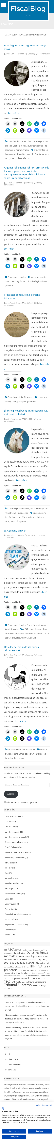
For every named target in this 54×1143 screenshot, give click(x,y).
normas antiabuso (9, 973)
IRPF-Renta (9, 868)
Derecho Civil (14, 397)
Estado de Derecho (12, 960)
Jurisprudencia (36, 146)
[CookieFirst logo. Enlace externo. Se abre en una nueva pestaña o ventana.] (3, 1108)
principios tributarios (35, 517)
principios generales (26, 401)
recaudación (24, 976)
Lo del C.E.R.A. (18, 1022)
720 (5, 950)
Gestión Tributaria (21, 146)
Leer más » (13, 113)
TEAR (13, 982)
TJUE (7, 521)
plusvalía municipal (27, 973)
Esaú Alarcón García (13, 303)
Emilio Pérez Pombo (13, 419)
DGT (18, 956)
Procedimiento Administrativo (21, 749)
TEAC (7, 981)
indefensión (31, 963)
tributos (35, 986)
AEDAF (16, 950)
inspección (41, 963)
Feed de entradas (11, 1060)
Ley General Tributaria (25, 970)
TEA (43, 979)
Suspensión (34, 978)
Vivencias (8, 935)
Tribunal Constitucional (37, 982)
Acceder (8, 1054)
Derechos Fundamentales (26, 954)
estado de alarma (43, 956)
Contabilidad (10, 822)
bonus (31, 629)
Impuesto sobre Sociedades (16, 853)
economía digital (28, 956)
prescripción (41, 973)
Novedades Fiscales (17, 277)
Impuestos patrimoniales (15, 858)
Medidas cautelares (12, 883)
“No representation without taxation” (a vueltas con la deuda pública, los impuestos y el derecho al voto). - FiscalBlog (27, 1019)
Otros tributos (10, 904)
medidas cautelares (41, 970)
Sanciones (9, 930)
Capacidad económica (14, 816)
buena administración (15, 154)
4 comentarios (44, 54)
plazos (18, 973)
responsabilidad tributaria (15, 925)
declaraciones (21, 953)
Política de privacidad (44, 1106)
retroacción (7, 979)
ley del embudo (17, 758)
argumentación (41, 150)
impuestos (32, 960)
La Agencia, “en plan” (15, 530)
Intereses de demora (34, 633)
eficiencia (19, 633)
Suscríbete (11, 794)
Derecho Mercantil (12, 832)
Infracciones (10, 863)
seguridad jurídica (19, 979)
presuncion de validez (26, 638)
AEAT (25, 629)
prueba (17, 976)
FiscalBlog (7, 23)
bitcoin (30, 950)
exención (23, 960)
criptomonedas (10, 953)
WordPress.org (10, 1070)
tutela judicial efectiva (20, 158)
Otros (29, 625)
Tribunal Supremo (18, 521)
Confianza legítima (40, 950)
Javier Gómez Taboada (15, 54)
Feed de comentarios (13, 1065)
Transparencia (23, 982)
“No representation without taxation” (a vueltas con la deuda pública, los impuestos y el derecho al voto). (27, 1006)
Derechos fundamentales (19, 141)
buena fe (30, 154)
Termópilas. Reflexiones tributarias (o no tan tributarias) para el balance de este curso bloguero (27, 1035)
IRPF (33, 966)
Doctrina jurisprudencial (18, 509)
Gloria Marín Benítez (14, 183)
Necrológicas (10, 889)
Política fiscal (27, 397)
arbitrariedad (23, 950)
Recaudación (22, 513)
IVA (23, 517)
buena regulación (17, 281)
